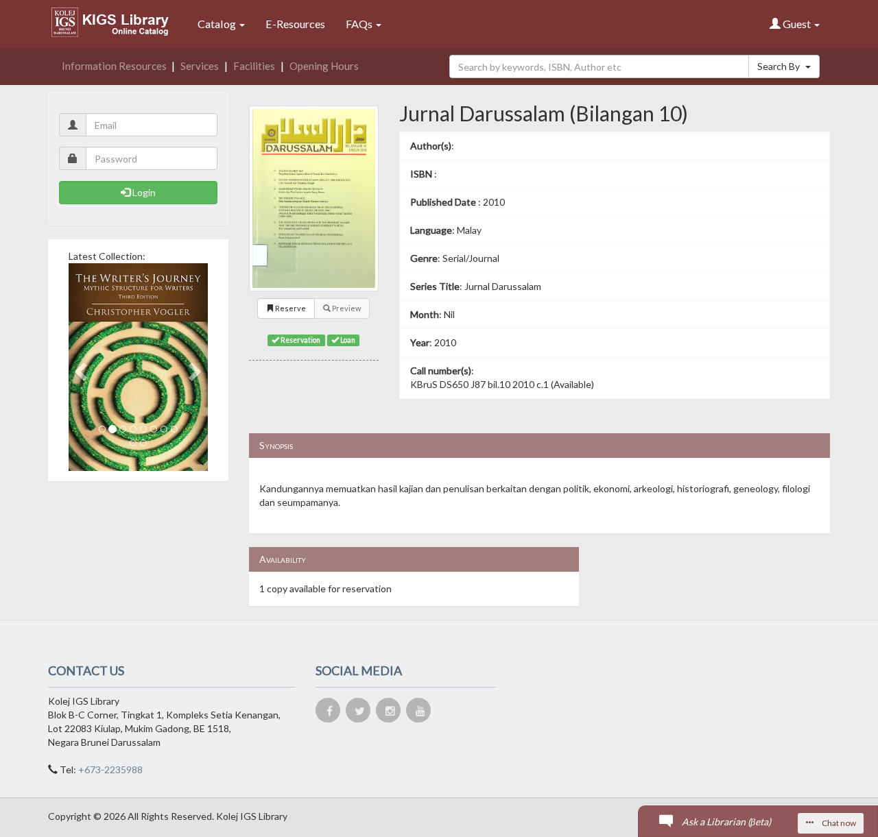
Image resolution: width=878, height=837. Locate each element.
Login (143, 192)
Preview (346, 308)
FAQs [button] (360, 23)
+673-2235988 (110, 769)
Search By (779, 66)
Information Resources (114, 66)
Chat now (838, 823)
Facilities (254, 66)
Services (199, 66)
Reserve (290, 308)
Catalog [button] (218, 23)
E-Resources (295, 23)
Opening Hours (324, 66)
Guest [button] (797, 23)
